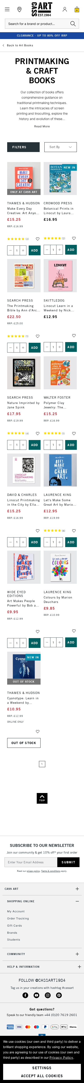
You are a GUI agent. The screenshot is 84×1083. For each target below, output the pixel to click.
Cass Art (12, 888)
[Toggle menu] (7, 9)
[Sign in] (65, 9)
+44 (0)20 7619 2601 (60, 1015)
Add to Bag (35, 250)
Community (16, 954)
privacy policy (33, 871)
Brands (12, 932)
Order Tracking (18, 918)
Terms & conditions (50, 871)
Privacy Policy (61, 1057)
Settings (42, 1068)
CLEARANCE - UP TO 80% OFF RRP (42, 35)
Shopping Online (20, 901)
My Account (16, 911)
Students (13, 939)
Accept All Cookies (42, 1076)
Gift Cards (14, 925)
